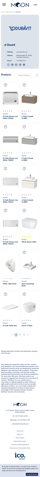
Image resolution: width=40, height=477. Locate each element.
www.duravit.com (21, 52)
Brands (12, 12)
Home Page (4, 12)
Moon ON (20, 431)
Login (35, 5)
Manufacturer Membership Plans (20, 448)
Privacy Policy (20, 438)
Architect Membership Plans (20, 444)
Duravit (18, 12)
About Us (20, 434)
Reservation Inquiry (20, 441)
